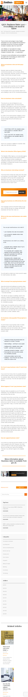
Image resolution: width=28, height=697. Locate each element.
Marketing (5, 566)
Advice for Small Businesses (8, 547)
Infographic (5, 560)
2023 (4, 594)
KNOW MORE (5, 511)
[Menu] (26, 2)
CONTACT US (19, 2)
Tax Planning (5, 573)
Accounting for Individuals (8, 541)
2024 (4, 591)
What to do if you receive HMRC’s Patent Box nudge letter (12, 508)
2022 (4, 597)
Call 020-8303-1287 (8, 2)
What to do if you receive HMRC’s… (6, 648)
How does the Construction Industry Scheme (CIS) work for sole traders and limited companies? (13, 516)
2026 (4, 585)
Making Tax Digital (6, 563)
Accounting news (6, 544)
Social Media (5, 570)
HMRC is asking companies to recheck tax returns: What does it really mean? (13, 524)
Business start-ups (6, 550)
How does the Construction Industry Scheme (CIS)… (7, 686)
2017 (4, 601)
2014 (4, 610)
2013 (4, 613)
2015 (4, 607)
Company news (6, 554)
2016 (4, 604)
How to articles (6, 557)
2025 (4, 588)
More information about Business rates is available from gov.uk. (14, 461)
